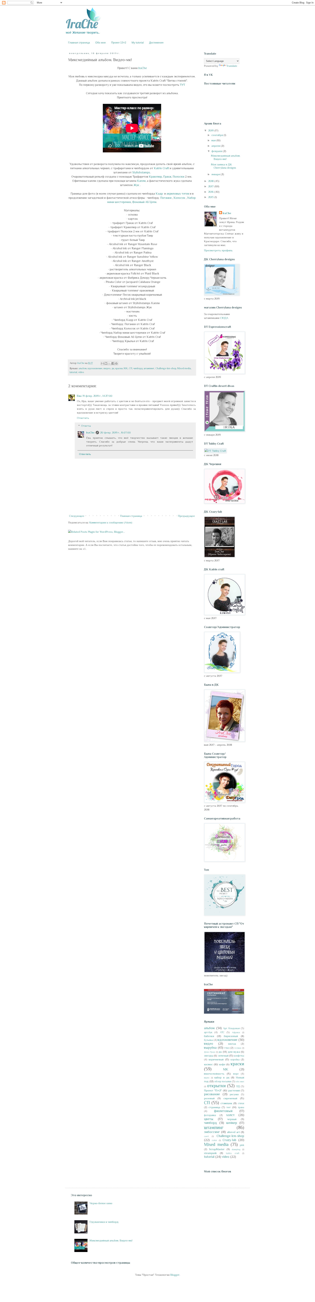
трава (241, 1107)
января (216, 174)
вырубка (210, 1047)
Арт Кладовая (231, 1028)
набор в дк (221, 1077)
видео (107, 368)
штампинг (149, 368)
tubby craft (232, 1153)
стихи (241, 1103)
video (81, 372)
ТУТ (182, 85)
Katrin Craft (161, 168)
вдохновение (95, 368)
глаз (227, 1047)
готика (237, 1048)
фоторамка (210, 1115)
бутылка (208, 1040)
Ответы (86, 425)
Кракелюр (155, 176)
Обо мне (100, 42)
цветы (208, 1119)
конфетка (239, 1055)
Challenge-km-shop (165, 368)
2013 (211, 197)
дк (113, 368)
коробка (235, 1059)
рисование (212, 1094)
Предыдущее (186, 515)
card (206, 1136)
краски (119, 368)
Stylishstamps (141, 172)
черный (231, 1119)
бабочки (209, 1036)
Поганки (166, 197)
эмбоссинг (212, 1132)
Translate (231, 65)
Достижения (156, 42)
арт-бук (208, 1032)
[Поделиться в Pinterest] (116, 363)
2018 (211, 181)
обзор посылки (222, 1081)
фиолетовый (223, 1111)
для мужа (234, 1051)
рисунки (234, 1094)
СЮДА (224, 317)
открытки (216, 1085)
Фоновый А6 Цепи (144, 202)
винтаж (232, 1043)
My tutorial (138, 42)
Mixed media (184, 368)
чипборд (138, 368)
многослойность (214, 1073)
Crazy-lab (229, 1140)
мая (213, 140)
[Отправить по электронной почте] (102, 363)
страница (214, 1107)
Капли (141, 181)
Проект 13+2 (118, 42)
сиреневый (230, 1098)
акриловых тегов (178, 193)
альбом (83, 368)
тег (228, 1107)
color (214, 1140)
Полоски (179, 176)
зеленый (223, 1055)
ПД (238, 1086)
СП (130, 368)
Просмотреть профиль (218, 250)
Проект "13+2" (213, 1090)
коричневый (216, 1059)
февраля (217, 151)
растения (234, 1090)
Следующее (76, 515)
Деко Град (209, 1052)
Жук (136, 185)
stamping (236, 1149)
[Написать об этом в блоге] (106, 363)
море (236, 1073)
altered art (233, 1132)
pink (242, 1145)
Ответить (83, 417)
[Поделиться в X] (109, 363)
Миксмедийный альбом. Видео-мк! (225, 157)
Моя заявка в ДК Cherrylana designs (223, 166)
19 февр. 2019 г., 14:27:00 (97, 395)
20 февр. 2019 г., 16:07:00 (115, 432)
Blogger (174, 1274)
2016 (211, 191)
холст (230, 1115)
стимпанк (226, 1103)
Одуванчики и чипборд (104, 1221)
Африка (236, 1032)
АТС (222, 1032)
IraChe (142, 68)
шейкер (231, 1123)
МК (126, 368)
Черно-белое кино (101, 1203)
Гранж (167, 176)
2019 (211, 130)
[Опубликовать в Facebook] (113, 363)
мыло (206, 1077)
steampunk (210, 1153)
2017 (211, 186)
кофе (222, 1064)
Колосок (180, 197)
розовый (209, 1098)
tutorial (73, 372)
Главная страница (79, 42)
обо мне (240, 1081)
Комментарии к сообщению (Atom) (110, 522)
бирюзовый (231, 1036)
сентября (217, 135)
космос (208, 1064)
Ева (79, 395)
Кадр (160, 193)
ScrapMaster (217, 1149)
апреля (216, 145)
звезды (208, 1055)
